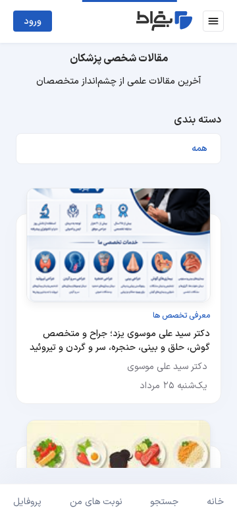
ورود (32, 21)
